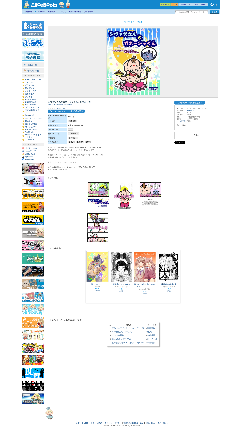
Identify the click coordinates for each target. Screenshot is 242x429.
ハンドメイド (30, 91)
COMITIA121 (73, 134)
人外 (39, 79)
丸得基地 (151, 335)
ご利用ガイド (29, 12)
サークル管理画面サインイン (33, 34)
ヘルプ (77, 423)
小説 (32, 115)
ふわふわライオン (121, 289)
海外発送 (57, 12)
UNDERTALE (30, 102)
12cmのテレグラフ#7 (121, 339)
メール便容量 (181, 121)
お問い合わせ (88, 12)
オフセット (73, 138)
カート (174, 4)
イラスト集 (29, 85)
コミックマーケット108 (33, 118)
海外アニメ (29, 94)
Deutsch (204, 4)
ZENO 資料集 (118, 335)
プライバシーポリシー (113, 423)
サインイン (165, 4)
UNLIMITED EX (31, 130)
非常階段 (168, 286)
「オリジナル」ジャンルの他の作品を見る (66, 111)
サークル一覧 (32, 71)
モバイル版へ (163, 423)
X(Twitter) (29, 157)
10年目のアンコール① (122, 332)
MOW (149, 332)
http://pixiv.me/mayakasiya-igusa (60, 104)
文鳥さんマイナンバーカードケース (128, 328)
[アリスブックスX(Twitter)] (216, 5)
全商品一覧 (31, 65)
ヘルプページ (40, 12)
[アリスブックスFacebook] (212, 5)
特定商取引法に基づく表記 (133, 423)
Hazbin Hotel (30, 100)
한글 (196, 4)
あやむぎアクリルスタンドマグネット (129, 342)
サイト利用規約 (96, 423)
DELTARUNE (30, 105)
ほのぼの (80, 142)
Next (177, 277)
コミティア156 (31, 127)
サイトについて (31, 148)
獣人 (34, 79)
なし (70, 129)
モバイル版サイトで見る (133, 22)
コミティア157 (31, 124)
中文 (190, 4)
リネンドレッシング (97, 286)
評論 (27, 115)
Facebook (29, 159)
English (183, 4)
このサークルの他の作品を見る (189, 103)
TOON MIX (29, 132)
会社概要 (85, 423)
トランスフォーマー (33, 107)
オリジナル (29, 82)
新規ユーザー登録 (75, 12)
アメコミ (28, 97)
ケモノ (28, 79)
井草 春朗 (72, 121)
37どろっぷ (152, 339)
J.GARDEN (29, 140)
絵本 (88, 142)
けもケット (29, 121)
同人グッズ (29, 88)
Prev (90, 277)
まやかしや (190, 110)
